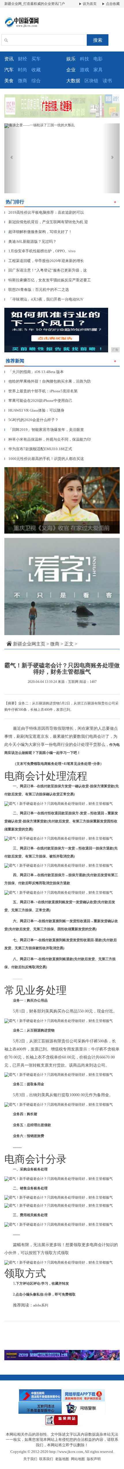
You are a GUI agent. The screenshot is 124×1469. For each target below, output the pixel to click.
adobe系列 (40, 1305)
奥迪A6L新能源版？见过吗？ (30, 241)
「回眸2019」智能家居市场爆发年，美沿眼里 (44, 429)
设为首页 (89, 4)
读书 (107, 80)
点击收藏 (112, 4)
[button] (13, 158)
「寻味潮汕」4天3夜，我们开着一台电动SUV (43, 299)
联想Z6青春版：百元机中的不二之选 (36, 289)
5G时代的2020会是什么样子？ (31, 420)
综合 (36, 80)
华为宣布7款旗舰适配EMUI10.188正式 (38, 449)
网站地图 (78, 1459)
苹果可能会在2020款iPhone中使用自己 (38, 400)
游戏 (84, 69)
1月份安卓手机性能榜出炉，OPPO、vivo (40, 251)
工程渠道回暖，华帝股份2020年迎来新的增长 (44, 261)
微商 (22, 80)
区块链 (91, 80)
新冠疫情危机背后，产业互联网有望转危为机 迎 (46, 222)
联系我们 (46, 1459)
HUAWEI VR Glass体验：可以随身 (34, 410)
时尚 (22, 69)
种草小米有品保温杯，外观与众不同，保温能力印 (47, 439)
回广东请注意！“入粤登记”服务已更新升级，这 (45, 270)
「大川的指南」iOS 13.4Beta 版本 (34, 372)
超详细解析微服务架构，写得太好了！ (38, 232)
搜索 (97, 40)
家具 (98, 69)
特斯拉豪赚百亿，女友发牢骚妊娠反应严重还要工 (47, 280)
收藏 (36, 69)
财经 (22, 58)
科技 (84, 58)
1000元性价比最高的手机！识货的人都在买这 (44, 458)
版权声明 (94, 1459)
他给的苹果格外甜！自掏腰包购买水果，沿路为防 (47, 381)
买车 (36, 58)
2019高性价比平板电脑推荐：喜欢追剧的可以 (44, 212)
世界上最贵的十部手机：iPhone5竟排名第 (41, 391)
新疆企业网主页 (29, 643)
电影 (98, 58)
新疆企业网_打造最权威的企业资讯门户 (34, 4)
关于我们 (30, 1459)
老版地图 (62, 1459)
